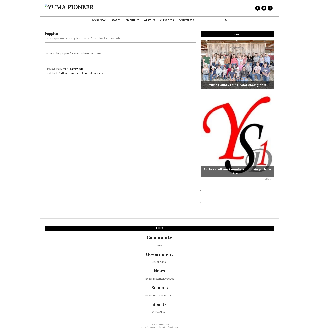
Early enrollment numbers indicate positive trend (237, 171)
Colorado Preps (172, 327)
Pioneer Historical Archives (158, 278)
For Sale (115, 38)
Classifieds (104, 38)
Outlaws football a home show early (80, 72)
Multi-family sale (73, 68)
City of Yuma (159, 261)
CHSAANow (158, 312)
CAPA (159, 245)
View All (269, 179)
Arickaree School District (158, 295)
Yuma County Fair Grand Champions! (237, 85)
